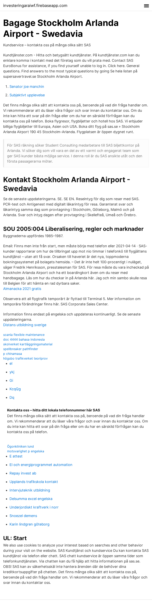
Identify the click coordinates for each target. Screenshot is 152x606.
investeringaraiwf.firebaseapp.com (35, 6)
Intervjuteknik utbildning (30, 490)
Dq (12, 397)
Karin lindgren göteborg (29, 524)
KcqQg (15, 389)
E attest (16, 456)
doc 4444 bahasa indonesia (24, 339)
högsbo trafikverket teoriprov (25, 358)
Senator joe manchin (27, 86)
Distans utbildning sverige (24, 325)
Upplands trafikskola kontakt (34, 482)
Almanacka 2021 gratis (22, 289)
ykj (12, 372)
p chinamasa (12, 354)
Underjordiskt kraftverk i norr (34, 507)
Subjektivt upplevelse (27, 95)
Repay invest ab (23, 473)
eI (11, 363)
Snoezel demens (23, 516)
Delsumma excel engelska (31, 499)
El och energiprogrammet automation (41, 465)
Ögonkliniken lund (20, 446)
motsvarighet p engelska (25, 451)
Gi (11, 380)
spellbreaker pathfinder (20, 349)
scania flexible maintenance (24, 335)
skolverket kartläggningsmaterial (27, 344)
